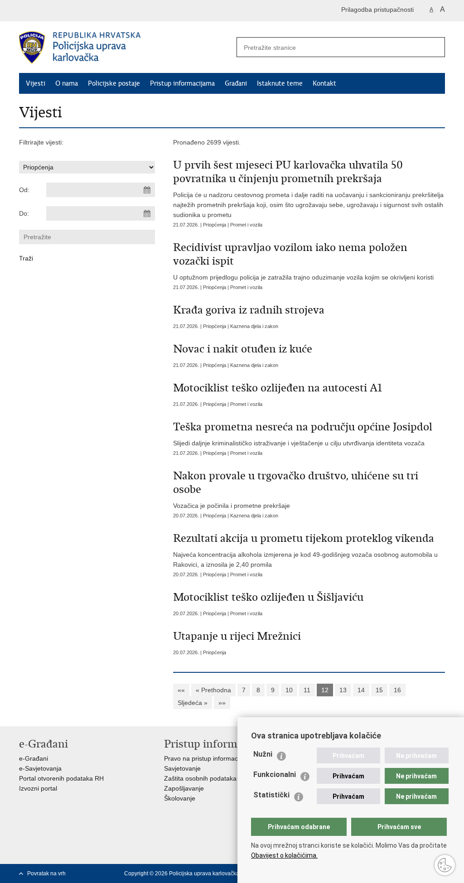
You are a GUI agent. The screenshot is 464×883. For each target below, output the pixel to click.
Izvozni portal (38, 788)
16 (397, 690)
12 (325, 690)
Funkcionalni (274, 774)
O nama (66, 83)
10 (289, 690)
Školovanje (179, 798)
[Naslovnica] (125, 47)
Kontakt (324, 83)
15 (379, 690)
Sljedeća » (193, 702)
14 (361, 690)
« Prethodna (213, 690)
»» (222, 702)
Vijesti (35, 83)
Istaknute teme (280, 83)
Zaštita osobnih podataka (200, 778)
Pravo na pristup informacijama (208, 758)
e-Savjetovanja (40, 768)
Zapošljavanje (184, 788)
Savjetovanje (182, 768)
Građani (236, 83)
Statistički (271, 795)
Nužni (262, 754)
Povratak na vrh (46, 873)
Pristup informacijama (182, 83)
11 (307, 690)
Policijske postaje (114, 83)
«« (181, 690)
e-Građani (33, 758)
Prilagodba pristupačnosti (377, 9)
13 (343, 690)
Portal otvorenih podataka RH (61, 778)
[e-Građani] (58, 11)
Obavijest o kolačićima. (284, 855)
